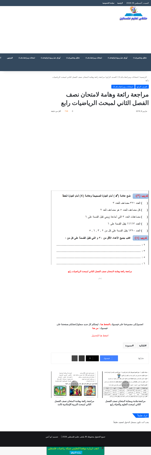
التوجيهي (10, 58)
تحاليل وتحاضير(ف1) (140, 58)
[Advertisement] (50, 29)
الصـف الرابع (111, 77)
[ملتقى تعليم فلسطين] (134, 13)
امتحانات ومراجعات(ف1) (94, 58)
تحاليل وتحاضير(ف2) (73, 58)
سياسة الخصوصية (108, 3)
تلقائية (142, 345)
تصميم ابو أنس (52, 436)
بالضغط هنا (105, 324)
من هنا (95, 328)
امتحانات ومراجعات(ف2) (27, 58)
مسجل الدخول (130, 422)
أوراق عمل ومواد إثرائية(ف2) (50, 58)
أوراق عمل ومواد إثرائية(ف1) (117, 58)
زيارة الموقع (76, 452)
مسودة (128, 345)
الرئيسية (120, 3)
